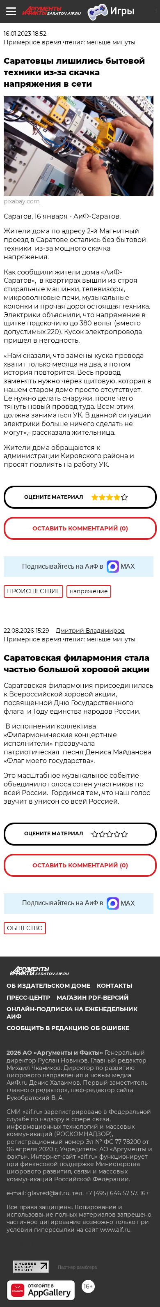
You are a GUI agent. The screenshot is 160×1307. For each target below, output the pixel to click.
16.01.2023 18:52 (25, 33)
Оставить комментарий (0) (80, 528)
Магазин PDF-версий (93, 997)
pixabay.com (22, 201)
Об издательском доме (48, 985)
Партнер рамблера (77, 1267)
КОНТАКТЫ (114, 985)
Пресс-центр (28, 997)
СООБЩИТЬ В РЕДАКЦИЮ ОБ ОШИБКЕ (68, 1028)
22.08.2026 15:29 (26, 630)
